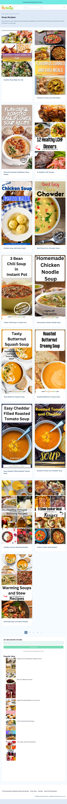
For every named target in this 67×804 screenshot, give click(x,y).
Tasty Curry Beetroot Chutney (24, 679)
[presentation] (17, 54)
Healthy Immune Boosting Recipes (16, 547)
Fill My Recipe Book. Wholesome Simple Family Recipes (15, 791)
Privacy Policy (33, 791)
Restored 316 (62, 796)
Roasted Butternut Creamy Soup (48, 397)
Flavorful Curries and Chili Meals (48, 98)
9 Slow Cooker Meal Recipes (47, 547)
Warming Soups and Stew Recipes (16, 621)
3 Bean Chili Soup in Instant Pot (15, 322)
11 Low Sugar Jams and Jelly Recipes (26, 742)
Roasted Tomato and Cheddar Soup (49, 471)
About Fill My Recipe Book (50, 791)
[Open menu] (64, 7)
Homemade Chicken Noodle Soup (49, 322)
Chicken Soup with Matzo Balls (15, 248)
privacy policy (35, 651)
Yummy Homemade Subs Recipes (25, 721)
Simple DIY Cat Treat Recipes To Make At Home (29, 658)
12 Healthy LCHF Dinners (45, 172)
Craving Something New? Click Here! (32, 2)
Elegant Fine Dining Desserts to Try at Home (28, 700)
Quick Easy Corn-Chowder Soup (48, 248)
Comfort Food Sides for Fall (13, 80)
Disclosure (40, 791)
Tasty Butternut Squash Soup (14, 397)
